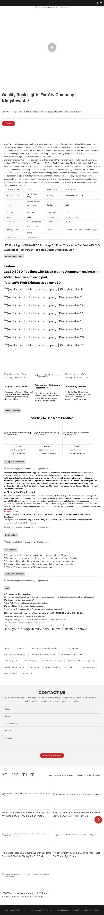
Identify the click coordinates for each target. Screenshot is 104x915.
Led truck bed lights (30, 661)
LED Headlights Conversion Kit (71, 654)
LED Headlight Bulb (11, 661)
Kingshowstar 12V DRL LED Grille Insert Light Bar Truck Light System (77, 854)
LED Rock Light (18, 163)
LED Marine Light (76, 450)
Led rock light (34, 667)
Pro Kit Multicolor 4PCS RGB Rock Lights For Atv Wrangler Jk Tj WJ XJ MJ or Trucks (26, 814)
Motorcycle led (9, 673)
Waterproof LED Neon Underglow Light (81, 661)
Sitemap (82, 910)
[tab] (52, 138)
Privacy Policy (93, 910)
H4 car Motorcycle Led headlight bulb (45, 648)
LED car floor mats (83, 775)
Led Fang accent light (71, 648)
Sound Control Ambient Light (52, 661)
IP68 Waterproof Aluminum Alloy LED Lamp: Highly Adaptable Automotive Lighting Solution (25, 895)
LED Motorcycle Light (17, 450)
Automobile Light (48, 450)
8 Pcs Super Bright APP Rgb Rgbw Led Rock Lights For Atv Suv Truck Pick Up (76, 814)
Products (97, 775)
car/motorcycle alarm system (61, 775)
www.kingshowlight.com (67, 910)
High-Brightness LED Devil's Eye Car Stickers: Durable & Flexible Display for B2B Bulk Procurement (26, 854)
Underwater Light (26, 673)
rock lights (51, 147)
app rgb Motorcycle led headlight (43, 654)
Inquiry (8, 123)
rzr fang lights (21, 648)
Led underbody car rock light (14, 667)
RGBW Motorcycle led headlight (15, 654)
